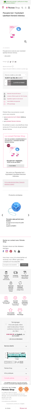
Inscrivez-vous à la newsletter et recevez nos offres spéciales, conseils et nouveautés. (15, 259)
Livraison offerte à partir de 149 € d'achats (17, 96)
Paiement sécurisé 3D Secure (14, 93)
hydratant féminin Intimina (13, 121)
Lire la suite (7, 55)
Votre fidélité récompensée (13, 101)
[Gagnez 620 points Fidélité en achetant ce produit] (27, 69)
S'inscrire (24, 264)
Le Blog (6, 301)
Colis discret (24, 275)
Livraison (15, 275)
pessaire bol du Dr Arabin (13, 117)
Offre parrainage (11, 103)
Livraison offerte (6, 276)
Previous (2, 215)
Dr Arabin (6, 48)
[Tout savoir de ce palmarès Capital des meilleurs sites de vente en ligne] (15, 355)
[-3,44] (14, 151)
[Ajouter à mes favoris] (12, 67)
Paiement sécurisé (10, 286)
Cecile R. (20, 334)
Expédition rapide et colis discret (15, 98)
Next (28, 215)
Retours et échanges (20, 286)
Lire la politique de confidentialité (9, 401)
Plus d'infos (12, 165)
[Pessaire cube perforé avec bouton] (15, 214)
